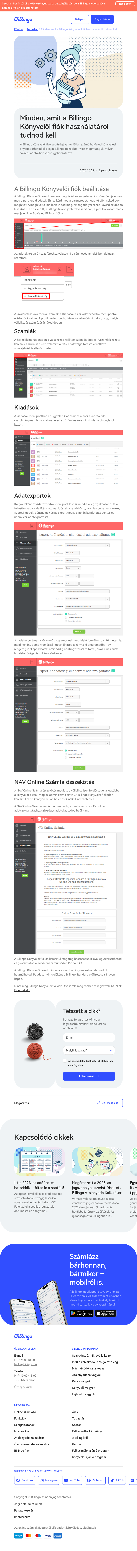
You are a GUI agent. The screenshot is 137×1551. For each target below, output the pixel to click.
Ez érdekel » (22, 990)
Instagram (51, 1480)
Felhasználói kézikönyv (87, 1431)
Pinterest (98, 1480)
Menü (119, 19)
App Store (105, 1313)
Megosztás (21, 1103)
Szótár (76, 1425)
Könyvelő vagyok (83, 1387)
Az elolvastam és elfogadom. (90, 1063)
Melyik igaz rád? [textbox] (76, 1050)
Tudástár (32, 29)
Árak (75, 1412)
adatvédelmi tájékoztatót (86, 1061)
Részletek (125, 3)
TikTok (120, 1480)
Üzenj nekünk (23, 1387)
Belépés (80, 19)
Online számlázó (25, 1412)
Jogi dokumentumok (28, 1504)
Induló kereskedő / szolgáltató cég (95, 1362)
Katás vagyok (81, 1381)
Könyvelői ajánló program (89, 1457)
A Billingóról (80, 1438)
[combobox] (89, 1050)
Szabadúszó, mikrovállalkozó (91, 1355)
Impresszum (22, 1517)
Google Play (82, 1313)
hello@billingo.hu (25, 1364)
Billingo (23, 20)
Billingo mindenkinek (85, 1348)
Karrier (76, 1444)
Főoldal (18, 29)
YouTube (75, 1480)
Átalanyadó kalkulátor (29, 1438)
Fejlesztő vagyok (83, 1394)
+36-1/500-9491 (25, 1380)
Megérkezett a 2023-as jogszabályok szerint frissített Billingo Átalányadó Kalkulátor (96, 1188)
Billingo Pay (22, 1450)
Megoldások (22, 1405)
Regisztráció (102, 19)
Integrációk (21, 1431)
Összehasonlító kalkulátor (31, 1444)
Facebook (27, 1480)
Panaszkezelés (24, 1510)
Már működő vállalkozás (88, 1368)
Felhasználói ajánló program (90, 1450)
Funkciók (20, 1418)
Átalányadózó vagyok (87, 1375)
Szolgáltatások (24, 1425)
